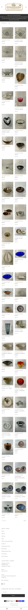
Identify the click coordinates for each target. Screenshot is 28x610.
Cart (26, 7)
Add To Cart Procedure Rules (7, 541)
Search (3, 531)
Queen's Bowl (6, 496)
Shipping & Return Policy (6, 551)
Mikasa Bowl (19, 41)
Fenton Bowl (19, 109)
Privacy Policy (4, 553)
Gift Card (3, 536)
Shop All (3, 533)
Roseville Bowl (7, 388)
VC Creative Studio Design (14, 605)
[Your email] (13, 592)
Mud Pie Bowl (6, 434)
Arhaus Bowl (19, 331)
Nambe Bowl (6, 131)
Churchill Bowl (20, 496)
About (3, 538)
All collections (4, 23)
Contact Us (4, 543)
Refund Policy (4, 548)
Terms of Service (5, 556)
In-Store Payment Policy (6, 546)
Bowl (3, 41)
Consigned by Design (6, 40)
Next (25, 520)
